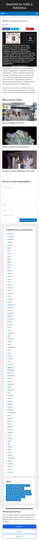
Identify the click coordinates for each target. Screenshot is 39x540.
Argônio (10, 242)
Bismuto (10, 265)
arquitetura (20, 485)
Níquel (9, 378)
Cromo (9, 302)
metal (28, 491)
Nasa (29, 494)
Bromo (9, 271)
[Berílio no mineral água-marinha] (19, 135)
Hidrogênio (11, 347)
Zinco (9, 469)
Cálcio (9, 279)
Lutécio (10, 364)
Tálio (9, 444)
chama (9, 488)
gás (15, 488)
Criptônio (10, 299)
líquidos (20, 488)
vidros (18, 500)
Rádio (9, 421)
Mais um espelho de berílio (13, 123)
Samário (10, 432)
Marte (22, 491)
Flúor (9, 330)
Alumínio (10, 234)
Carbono (10, 273)
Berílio (6, 25)
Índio (9, 248)
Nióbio (9, 387)
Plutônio (10, 404)
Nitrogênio (11, 390)
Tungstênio (11, 458)
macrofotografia (12, 491)
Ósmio (9, 254)
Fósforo (10, 325)
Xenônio (10, 466)
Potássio (10, 410)
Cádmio (10, 276)
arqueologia (11, 485)
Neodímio (10, 384)
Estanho (10, 316)
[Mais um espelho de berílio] (19, 111)
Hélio (9, 344)
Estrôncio (10, 319)
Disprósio (10, 307)
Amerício (10, 236)
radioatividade (11, 497)
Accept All (19, 526)
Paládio (10, 398)
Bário (9, 259)
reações (21, 497)
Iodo (9, 350)
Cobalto (10, 293)
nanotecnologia (20, 494)
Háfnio (9, 342)
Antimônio (10, 239)
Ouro (9, 393)
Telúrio (9, 452)
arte (27, 485)
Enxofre (10, 310)
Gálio (9, 336)
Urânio (9, 461)
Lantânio (10, 359)
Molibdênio (11, 376)
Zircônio (10, 472)
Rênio (9, 424)
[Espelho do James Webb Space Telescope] (19, 160)
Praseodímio (11, 413)
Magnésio (10, 367)
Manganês (11, 370)
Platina (9, 401)
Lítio (8, 361)
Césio (9, 285)
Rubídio (10, 427)
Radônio (10, 418)
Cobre (9, 296)
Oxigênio (10, 395)
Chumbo (10, 288)
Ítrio (8, 251)
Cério (9, 282)
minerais (9, 494)
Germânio (10, 339)
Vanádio (10, 464)
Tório (9, 449)
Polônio (10, 407)
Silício (9, 441)
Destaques (11, 305)
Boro (9, 268)
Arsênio (10, 245)
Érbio (9, 256)
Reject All (19, 536)
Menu (3, 13)
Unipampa (10, 500)
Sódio (9, 435)
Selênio (10, 438)
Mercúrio (10, 373)
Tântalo (10, 447)
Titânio (9, 455)
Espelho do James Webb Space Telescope (18, 171)
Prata (9, 415)
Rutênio (10, 430)
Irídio (9, 353)
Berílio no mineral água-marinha (15, 147)
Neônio (9, 381)
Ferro (9, 327)
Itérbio (9, 356)
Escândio (10, 313)
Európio (10, 322)
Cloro (9, 290)
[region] (19, 524)
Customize (19, 531)
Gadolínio (10, 333)
